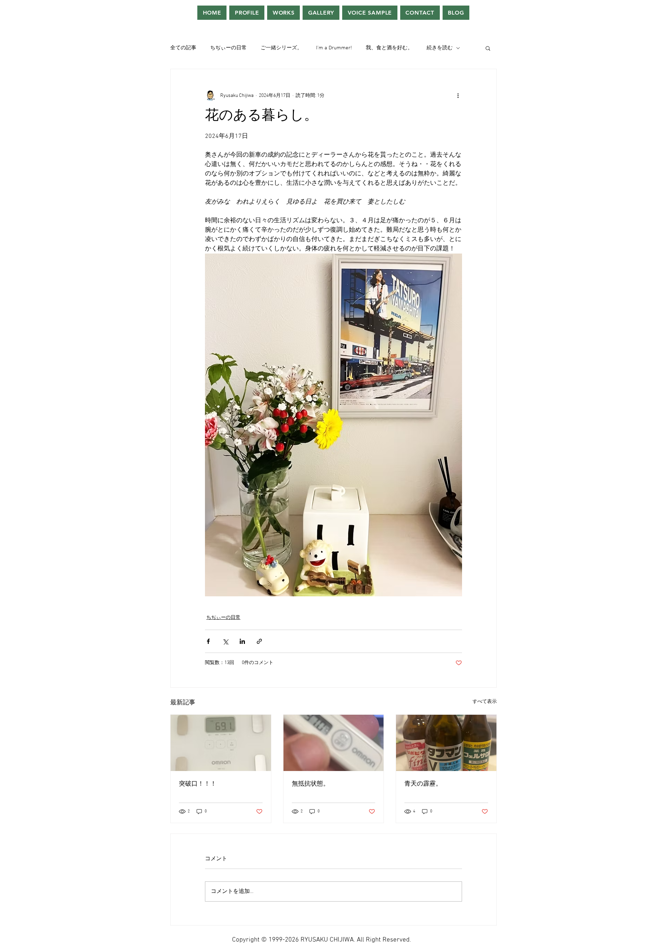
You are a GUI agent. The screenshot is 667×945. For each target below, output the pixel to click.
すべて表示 (484, 702)
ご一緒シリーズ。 (281, 48)
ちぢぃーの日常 (228, 48)
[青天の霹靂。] (446, 743)
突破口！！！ (197, 784)
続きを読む (440, 48)
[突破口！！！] (221, 743)
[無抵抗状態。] (333, 743)
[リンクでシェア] (259, 641)
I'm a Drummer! (334, 48)
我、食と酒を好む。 (389, 48)
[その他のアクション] (458, 95)
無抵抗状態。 (310, 784)
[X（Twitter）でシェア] (225, 641)
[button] (488, 48)
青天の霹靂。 (423, 784)
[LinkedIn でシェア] (242, 641)
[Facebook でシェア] (208, 641)
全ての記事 (183, 48)
